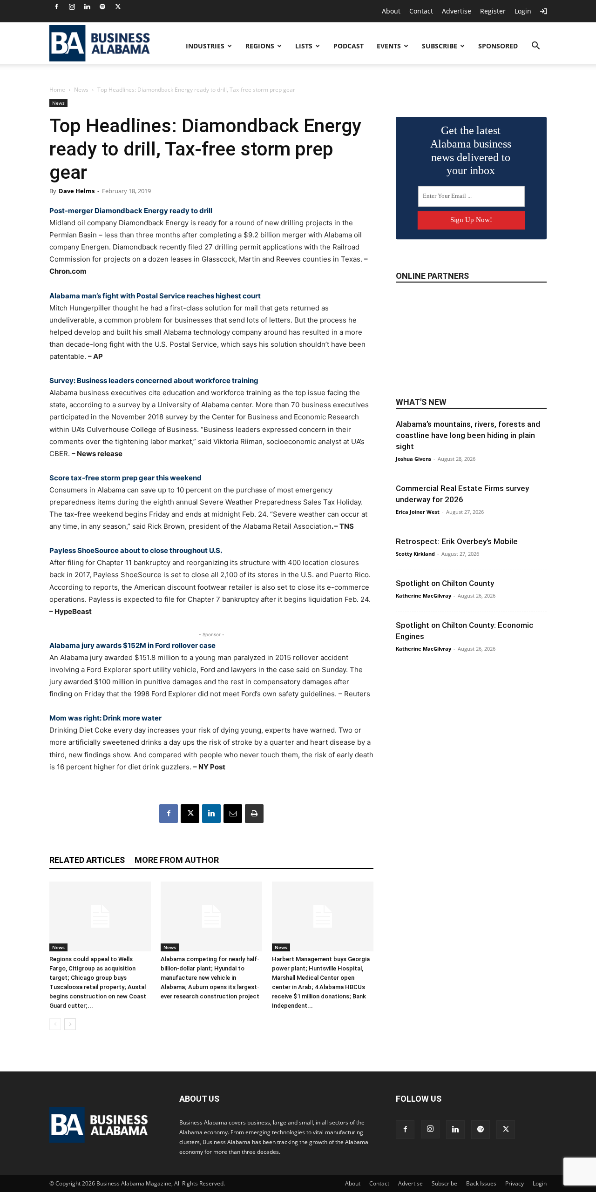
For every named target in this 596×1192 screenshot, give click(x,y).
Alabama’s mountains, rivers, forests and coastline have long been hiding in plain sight (468, 435)
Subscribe (439, 45)
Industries (205, 45)
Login (523, 11)
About (391, 11)
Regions (259, 45)
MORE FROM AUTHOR (177, 860)
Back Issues (481, 1183)
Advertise (456, 11)
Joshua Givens (413, 458)
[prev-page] (55, 1024)
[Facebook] (56, 6)
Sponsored (498, 45)
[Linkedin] (87, 6)
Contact (421, 11)
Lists (303, 45)
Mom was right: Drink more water (105, 718)
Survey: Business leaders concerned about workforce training (153, 380)
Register (493, 11)
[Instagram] (72, 6)
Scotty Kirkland (415, 553)
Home (57, 90)
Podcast (348, 45)
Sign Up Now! (471, 219)
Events (389, 45)
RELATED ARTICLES (87, 860)
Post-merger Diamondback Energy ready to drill (130, 210)
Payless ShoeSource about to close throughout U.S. (135, 550)
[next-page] (70, 1024)
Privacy (514, 1183)
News (81, 90)
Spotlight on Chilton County (445, 583)
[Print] (254, 813)
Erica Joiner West (418, 511)
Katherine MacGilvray (423, 595)
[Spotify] (102, 6)
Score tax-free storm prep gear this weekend (125, 477)
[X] (118, 6)
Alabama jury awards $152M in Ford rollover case (132, 645)
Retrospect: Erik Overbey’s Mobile (457, 541)
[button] (535, 46)
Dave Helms (77, 191)
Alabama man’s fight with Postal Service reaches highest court (155, 295)
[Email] (233, 813)
